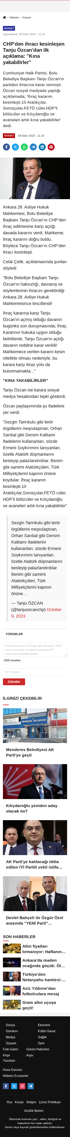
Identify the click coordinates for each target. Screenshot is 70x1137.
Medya (10, 1037)
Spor (41, 1043)
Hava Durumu (12, 1069)
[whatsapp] (24, 147)
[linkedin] (42, 147)
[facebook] (6, 147)
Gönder (14, 682)
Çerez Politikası (50, 1102)
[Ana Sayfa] (4, 17)
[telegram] (33, 147)
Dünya (10, 1025)
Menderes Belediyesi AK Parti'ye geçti (30, 752)
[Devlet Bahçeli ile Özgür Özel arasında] (35, 893)
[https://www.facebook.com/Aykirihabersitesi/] (6, 1086)
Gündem (12, 1031)
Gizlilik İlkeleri (33, 1110)
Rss (9, 1102)
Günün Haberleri (37, 1049)
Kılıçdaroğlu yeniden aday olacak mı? (32, 808)
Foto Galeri (10, 1049)
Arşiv (29, 1055)
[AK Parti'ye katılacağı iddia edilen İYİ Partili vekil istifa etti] (35, 837)
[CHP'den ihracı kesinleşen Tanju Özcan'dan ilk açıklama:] (35, 178)
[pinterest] (51, 147)
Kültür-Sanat (46, 1031)
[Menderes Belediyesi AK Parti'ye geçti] (35, 725)
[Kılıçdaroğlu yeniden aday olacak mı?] (35, 781)
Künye (19, 1102)
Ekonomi (44, 1025)
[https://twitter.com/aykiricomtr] (14, 1086)
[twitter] (15, 147)
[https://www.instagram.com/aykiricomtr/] (22, 1086)
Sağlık (42, 1037)
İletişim (31, 1102)
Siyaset (26, 17)
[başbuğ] (30, 1086)
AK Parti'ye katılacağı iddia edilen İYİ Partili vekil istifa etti (32, 864)
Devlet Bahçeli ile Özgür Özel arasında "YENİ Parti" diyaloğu (34, 920)
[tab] (14, 634)
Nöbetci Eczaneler (15, 1075)
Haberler (14, 17)
